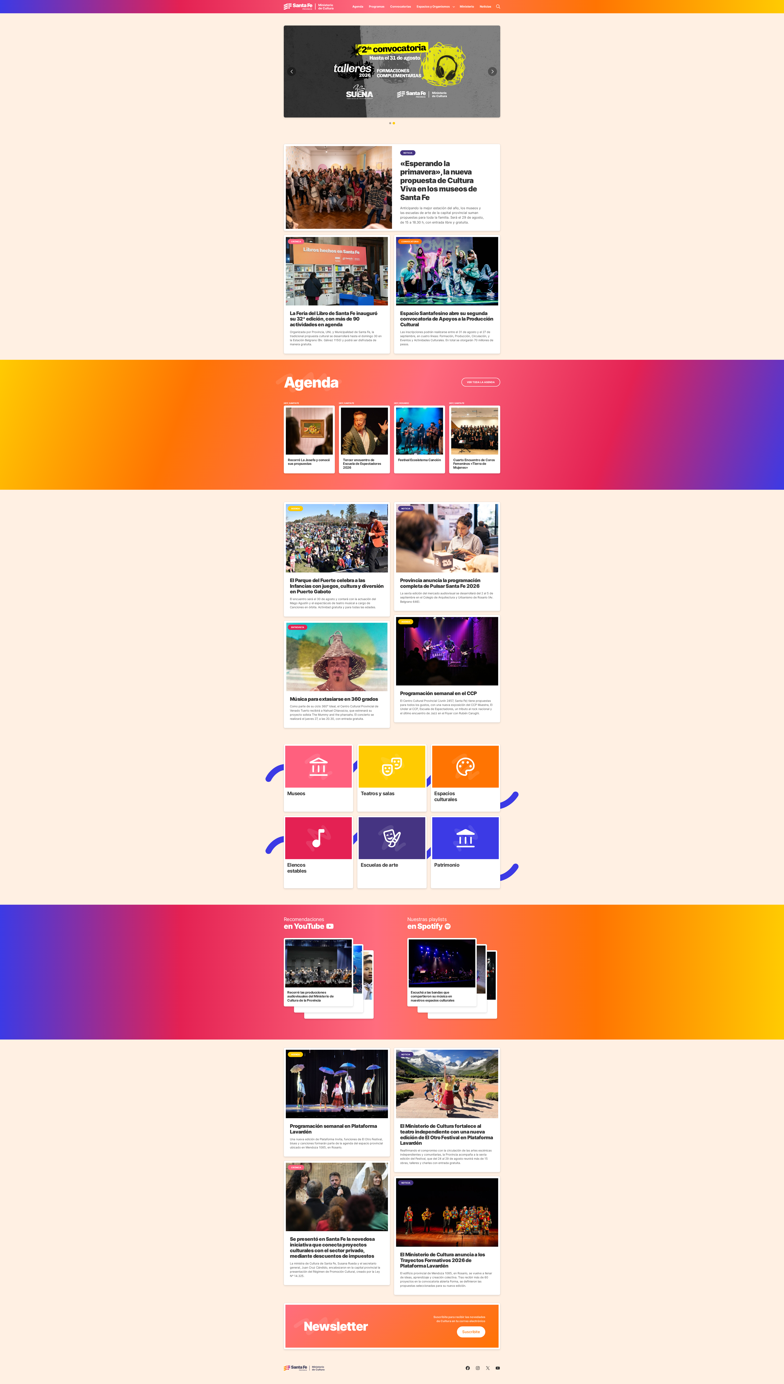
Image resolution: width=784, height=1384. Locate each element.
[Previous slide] (291, 71)
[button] (390, 123)
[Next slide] (492, 71)
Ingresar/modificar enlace (306, 919)
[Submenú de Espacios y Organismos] (454, 6)
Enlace (289, 747)
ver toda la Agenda (481, 382)
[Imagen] (392, 71)
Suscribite (471, 1332)
